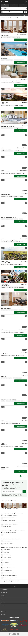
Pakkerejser (14, 5)
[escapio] (4, 1)
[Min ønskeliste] (24, 2)
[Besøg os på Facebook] (10, 634)
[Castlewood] (5, 629)
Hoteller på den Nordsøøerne (13, 581)
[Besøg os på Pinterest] (15, 634)
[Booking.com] (14, 620)
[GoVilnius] (14, 629)
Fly (23, 5)
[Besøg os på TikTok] (18, 634)
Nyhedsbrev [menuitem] (3, 601)
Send (24, 491)
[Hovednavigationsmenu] (26, 1)
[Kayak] (5, 620)
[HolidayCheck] (5, 625)
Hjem (2, 581)
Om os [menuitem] (2, 598)
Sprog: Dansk (3, 611)
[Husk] (26, 21)
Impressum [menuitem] (3, 605)
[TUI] (23, 620)
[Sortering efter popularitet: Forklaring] (12, 15)
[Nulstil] (26, 8)
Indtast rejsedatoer (21, 39)
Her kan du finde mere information (15, 495)
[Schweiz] (23, 625)
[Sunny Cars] (14, 625)
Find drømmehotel (4, 589)
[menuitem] (14, 592)
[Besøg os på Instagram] (13, 634)
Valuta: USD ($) (3, 614)
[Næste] (26, 476)
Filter (26, 15)
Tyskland (5, 581)
